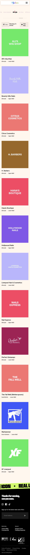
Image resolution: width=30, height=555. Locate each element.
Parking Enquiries (20, 530)
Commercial (5, 530)
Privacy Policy (16, 548)
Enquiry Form (19, 528)
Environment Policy (12, 550)
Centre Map (5, 528)
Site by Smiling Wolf (7, 552)
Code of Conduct (6, 548)
